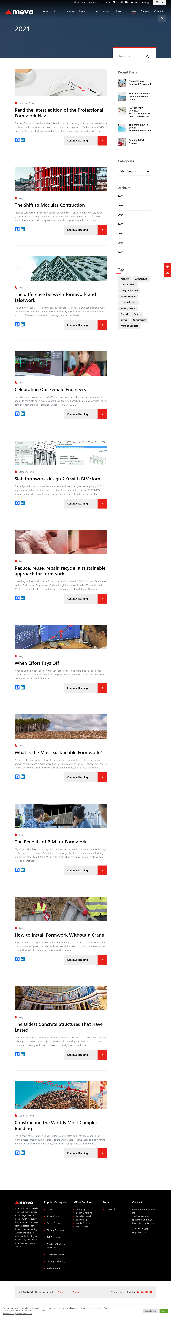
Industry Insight (128, 308)
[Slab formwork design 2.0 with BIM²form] (61, 453)
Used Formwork (102, 11)
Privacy (76, 1292)
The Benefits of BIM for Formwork (51, 842)
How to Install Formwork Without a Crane (59, 935)
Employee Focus (128, 297)
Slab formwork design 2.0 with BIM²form (58, 479)
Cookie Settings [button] (150, 1311)
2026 (120, 196)
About (56, 11)
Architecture (141, 279)
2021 (120, 243)
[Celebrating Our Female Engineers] (61, 363)
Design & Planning (84, 1213)
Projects (120, 11)
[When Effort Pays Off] (61, 637)
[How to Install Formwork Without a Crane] (61, 909)
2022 (120, 234)
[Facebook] (114, 2)
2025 (120, 206)
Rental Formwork (83, 1216)
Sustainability (139, 320)
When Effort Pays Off (37, 663)
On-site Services (83, 1223)
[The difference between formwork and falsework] (61, 268)
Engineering (81, 1220)
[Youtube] (126, 2)
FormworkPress (26, 103)
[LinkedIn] (118, 2)
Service (124, 320)
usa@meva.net (139, 1233)
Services (69, 11)
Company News (26, 472)
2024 (120, 215)
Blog (20, 198)
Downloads (111, 1209)
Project (137, 314)
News (133, 11)
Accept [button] (163, 1311)
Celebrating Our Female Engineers (50, 390)
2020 (120, 252)
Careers (145, 11)
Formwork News (128, 302)
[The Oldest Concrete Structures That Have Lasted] (61, 998)
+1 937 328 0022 (90, 2)
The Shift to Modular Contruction (50, 205)
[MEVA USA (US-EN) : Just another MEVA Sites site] (19, 12)
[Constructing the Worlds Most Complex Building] (61, 1095)
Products (83, 11)
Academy (125, 279)
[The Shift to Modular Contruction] (61, 179)
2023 (120, 224)
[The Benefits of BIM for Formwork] (61, 816)
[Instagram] (122, 2)
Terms (60, 1292)
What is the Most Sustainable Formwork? (58, 753)
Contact (158, 11)
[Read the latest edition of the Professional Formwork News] (61, 82)
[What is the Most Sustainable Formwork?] (61, 726)
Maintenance (82, 1227)
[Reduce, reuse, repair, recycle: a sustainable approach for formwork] (61, 542)
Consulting (81, 1209)
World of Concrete (129, 326)
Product (124, 314)
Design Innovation (129, 291)
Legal (68, 1292)
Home (45, 11)
